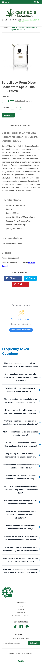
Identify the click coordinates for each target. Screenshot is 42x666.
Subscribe (34, 643)
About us (21, 609)
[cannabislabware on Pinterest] (27, 626)
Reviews (26, 126)
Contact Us (21, 613)
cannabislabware (27, 653)
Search (21, 606)
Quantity (5, 107)
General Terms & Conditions (21, 616)
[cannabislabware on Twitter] (15, 626)
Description (15, 126)
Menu (6, 2)
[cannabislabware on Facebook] (21, 626)
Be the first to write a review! (21, 330)
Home (5, 27)
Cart (38, 2)
